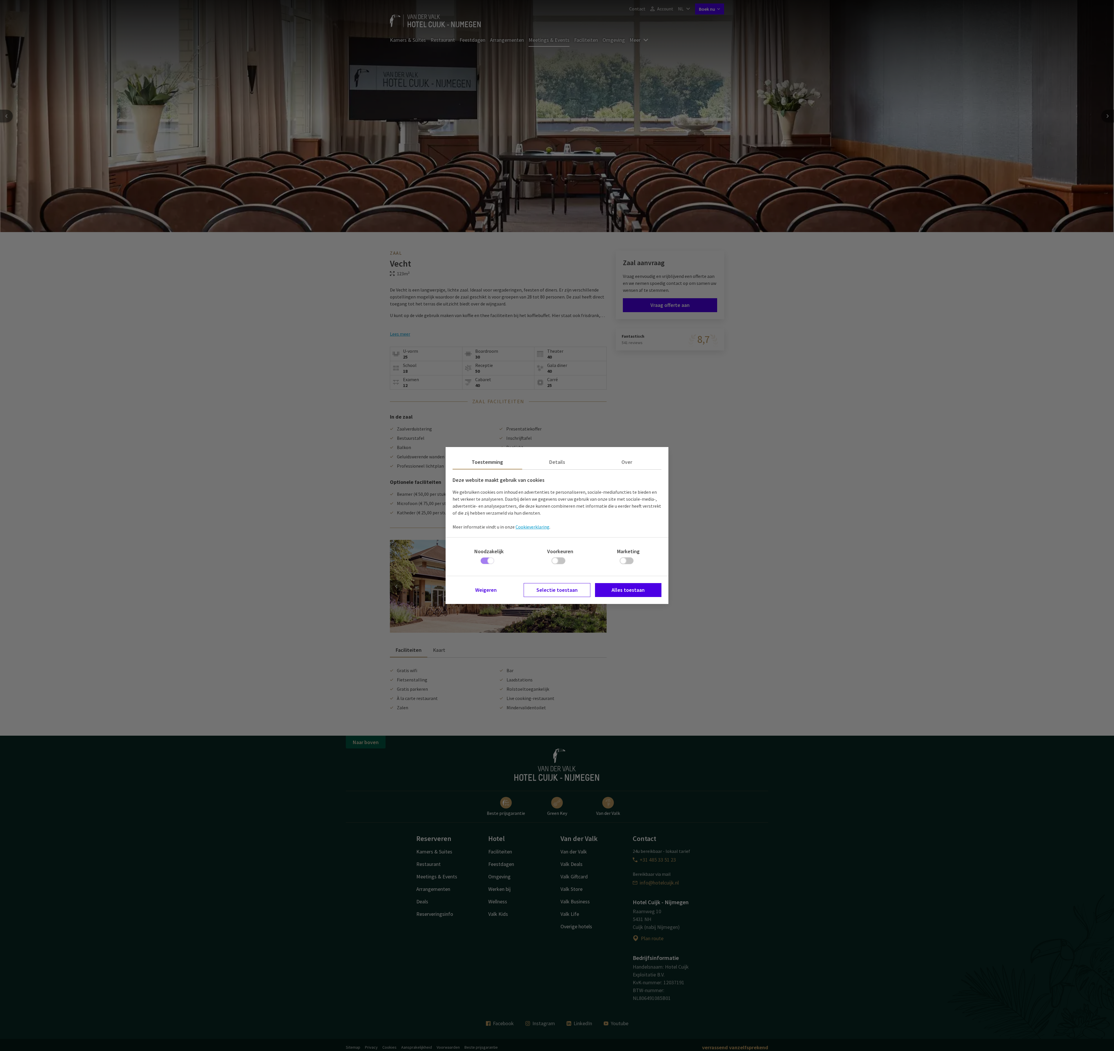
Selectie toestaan (557, 590)
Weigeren (486, 590)
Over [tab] (626, 462)
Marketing (628, 551)
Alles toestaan (628, 590)
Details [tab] (557, 462)
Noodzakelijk (489, 551)
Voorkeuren (560, 551)
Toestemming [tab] (487, 462)
